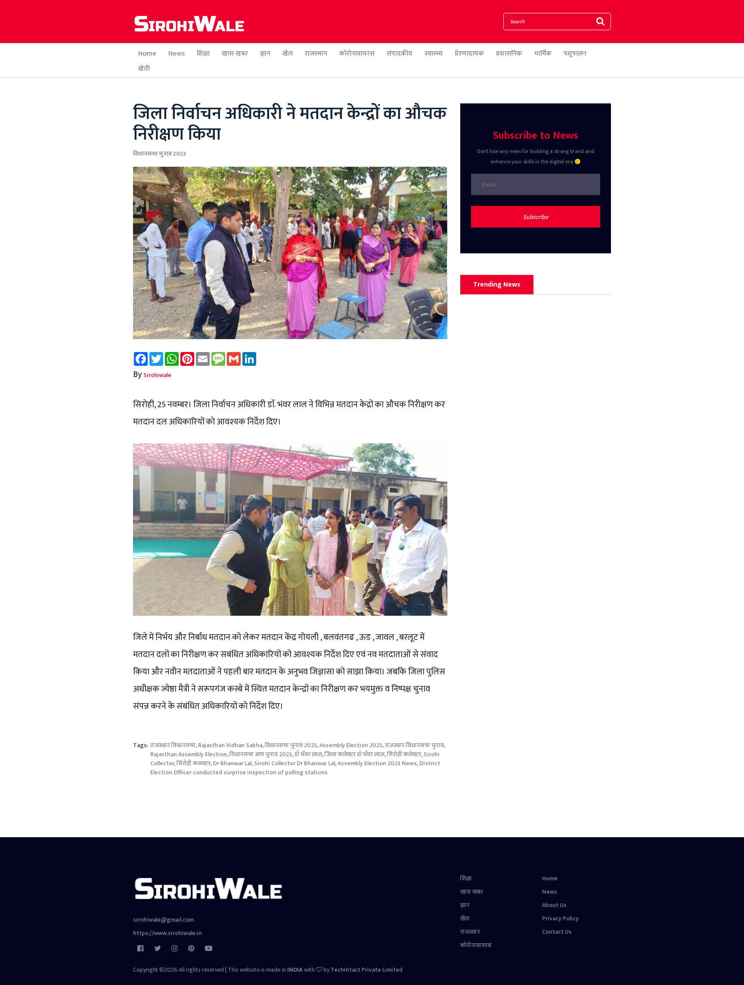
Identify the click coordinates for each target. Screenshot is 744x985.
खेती (144, 69)
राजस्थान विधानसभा (172, 745)
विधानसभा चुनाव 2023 (159, 153)
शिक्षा (203, 53)
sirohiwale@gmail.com (163, 920)
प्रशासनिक (509, 53)
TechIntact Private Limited (367, 970)
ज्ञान (265, 53)
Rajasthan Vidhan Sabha (230, 745)
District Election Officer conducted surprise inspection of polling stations (295, 767)
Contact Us (557, 932)
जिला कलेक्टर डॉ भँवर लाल (354, 754)
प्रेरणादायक (469, 53)
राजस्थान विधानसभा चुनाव (414, 745)
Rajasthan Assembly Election (188, 754)
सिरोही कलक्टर (194, 763)
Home (147, 53)
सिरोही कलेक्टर (404, 754)
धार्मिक (543, 53)
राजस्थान (316, 53)
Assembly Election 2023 (350, 745)
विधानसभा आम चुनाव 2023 (260, 754)
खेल (287, 53)
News (176, 53)
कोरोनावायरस (357, 53)
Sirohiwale (157, 375)
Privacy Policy (560, 918)
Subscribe (535, 217)
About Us (554, 905)
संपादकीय (399, 53)
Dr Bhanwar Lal (232, 763)
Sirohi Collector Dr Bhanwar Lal (294, 763)
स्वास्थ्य (434, 53)
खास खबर (235, 53)
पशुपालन (575, 53)
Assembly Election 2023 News (377, 763)
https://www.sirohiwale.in (167, 933)
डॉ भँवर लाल (308, 754)
